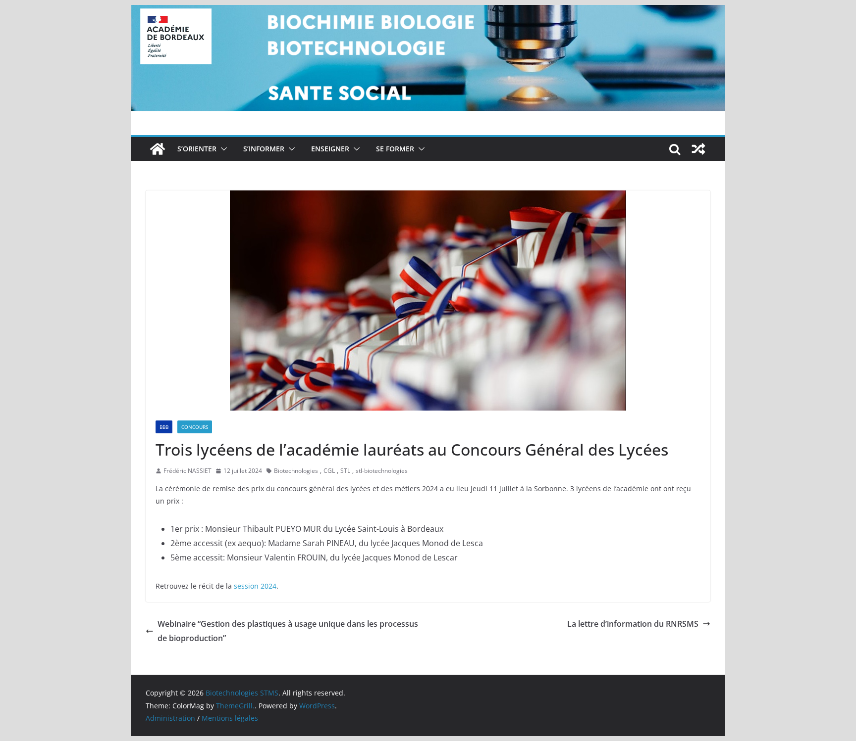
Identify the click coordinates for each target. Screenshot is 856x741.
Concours (194, 426)
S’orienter (196, 148)
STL (345, 470)
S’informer (263, 148)
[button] (221, 149)
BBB (164, 426)
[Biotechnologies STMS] (157, 149)
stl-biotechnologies (382, 470)
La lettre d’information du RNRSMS (632, 623)
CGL (329, 470)
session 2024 (255, 586)
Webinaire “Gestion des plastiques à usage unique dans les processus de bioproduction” (288, 631)
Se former (395, 148)
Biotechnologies (296, 470)
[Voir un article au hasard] (698, 149)
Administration (170, 718)
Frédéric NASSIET (187, 470)
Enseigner (330, 148)
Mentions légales (230, 718)
